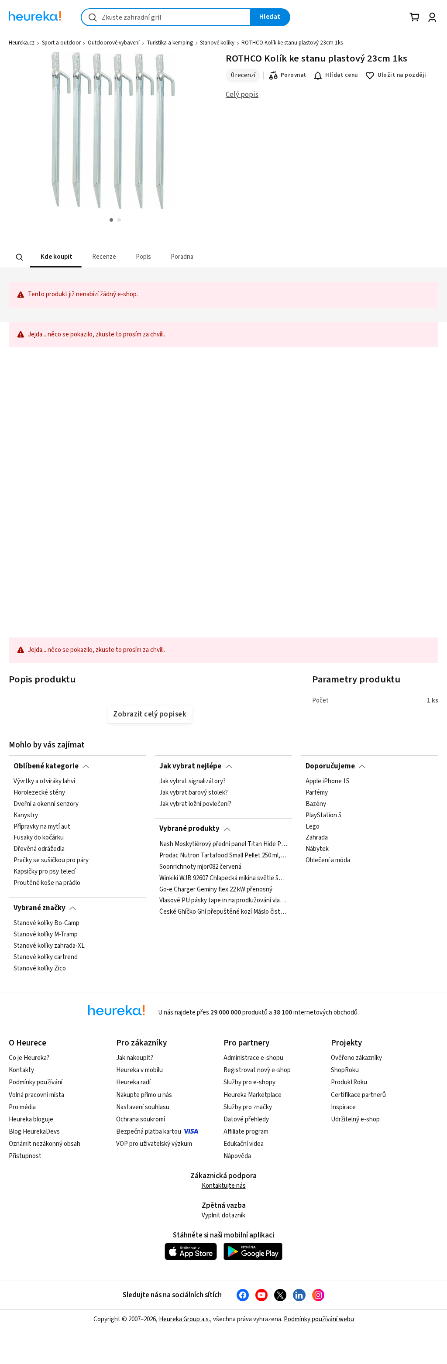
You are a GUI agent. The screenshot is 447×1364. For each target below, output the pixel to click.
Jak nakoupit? (134, 1057)
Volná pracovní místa (36, 1095)
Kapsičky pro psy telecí (45, 871)
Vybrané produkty (189, 828)
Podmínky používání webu (319, 1319)
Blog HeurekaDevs (34, 1131)
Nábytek (317, 849)
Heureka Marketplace (253, 1095)
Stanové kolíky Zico (40, 968)
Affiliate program (246, 1131)
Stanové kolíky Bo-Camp (46, 923)
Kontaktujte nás (224, 1185)
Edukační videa (244, 1143)
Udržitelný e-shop (355, 1119)
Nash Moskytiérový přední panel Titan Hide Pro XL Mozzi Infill (223, 844)
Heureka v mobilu (139, 1070)
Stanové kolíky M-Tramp (46, 934)
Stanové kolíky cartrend (46, 957)
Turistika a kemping (170, 43)
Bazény (316, 804)
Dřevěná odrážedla (39, 849)
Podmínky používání (35, 1082)
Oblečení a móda (328, 860)
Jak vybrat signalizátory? (192, 781)
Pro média (22, 1107)
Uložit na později (402, 75)
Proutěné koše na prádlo (47, 883)
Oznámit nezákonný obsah (44, 1143)
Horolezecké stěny (39, 792)
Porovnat (293, 75)
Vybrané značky (39, 908)
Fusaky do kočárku (39, 837)
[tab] (56, 257)
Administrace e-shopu (253, 1057)
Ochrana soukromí (140, 1119)
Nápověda (237, 1156)
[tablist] (169, 257)
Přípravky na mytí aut (42, 826)
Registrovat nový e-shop (257, 1070)
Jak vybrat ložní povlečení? (195, 804)
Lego (313, 826)
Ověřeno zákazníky (356, 1057)
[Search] (20, 257)
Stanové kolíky (217, 43)
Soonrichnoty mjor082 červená (200, 866)
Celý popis (242, 94)
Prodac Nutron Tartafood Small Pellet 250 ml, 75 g (223, 855)
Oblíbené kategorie (46, 766)
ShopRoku (345, 1070)
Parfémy (317, 792)
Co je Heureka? (29, 1057)
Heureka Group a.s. (184, 1319)
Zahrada (317, 837)
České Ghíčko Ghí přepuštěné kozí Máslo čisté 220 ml (223, 912)
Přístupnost (25, 1156)
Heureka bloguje (31, 1119)
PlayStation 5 (323, 815)
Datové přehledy (246, 1119)
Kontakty (21, 1070)
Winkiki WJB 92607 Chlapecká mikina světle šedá (223, 878)
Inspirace (343, 1107)
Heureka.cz (21, 43)
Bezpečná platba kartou (148, 1131)
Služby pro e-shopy (249, 1082)
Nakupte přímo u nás (144, 1095)
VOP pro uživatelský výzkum (154, 1143)
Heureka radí (133, 1082)
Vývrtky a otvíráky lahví (44, 781)
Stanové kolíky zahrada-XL (49, 946)
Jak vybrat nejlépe (190, 766)
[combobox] (166, 17)
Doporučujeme (330, 766)
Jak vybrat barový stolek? (193, 792)
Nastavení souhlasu (142, 1107)
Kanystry (26, 815)
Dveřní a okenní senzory (46, 804)
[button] (56, 257)
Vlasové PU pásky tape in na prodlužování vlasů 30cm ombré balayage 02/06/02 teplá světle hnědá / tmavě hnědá (223, 900)
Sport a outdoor (61, 43)
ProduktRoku (349, 1082)
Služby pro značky (248, 1107)
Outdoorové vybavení (114, 43)
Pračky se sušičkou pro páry (51, 860)
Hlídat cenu (341, 75)
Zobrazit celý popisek (149, 714)
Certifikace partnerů (358, 1095)
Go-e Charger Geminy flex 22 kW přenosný (215, 889)
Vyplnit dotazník (223, 1215)
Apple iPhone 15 (327, 781)
